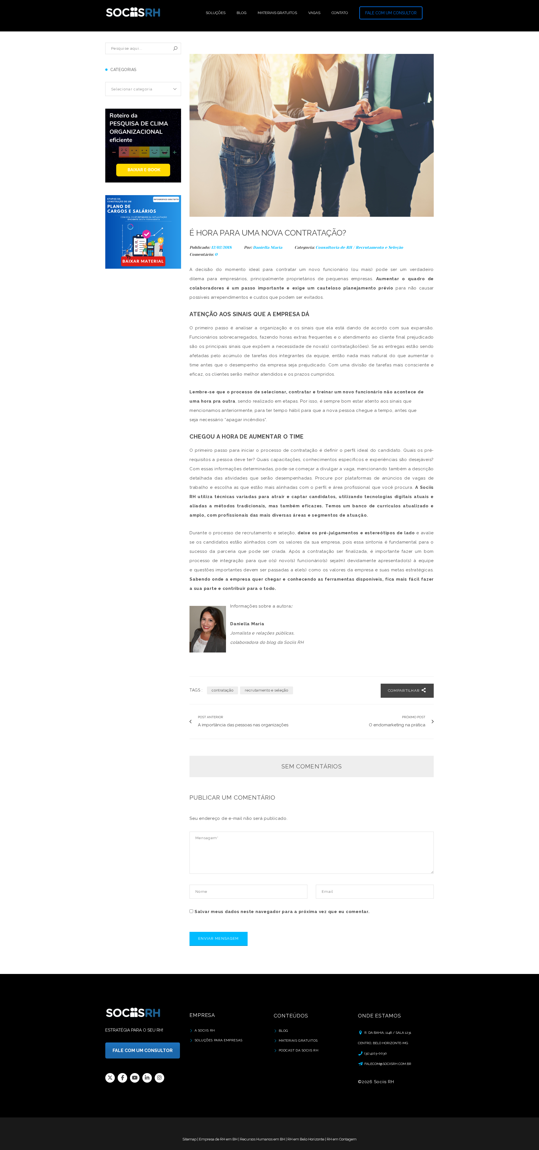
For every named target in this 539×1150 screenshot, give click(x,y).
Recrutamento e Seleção (379, 247)
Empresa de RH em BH (218, 1139)
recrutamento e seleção (266, 690)
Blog (283, 1031)
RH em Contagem (342, 1139)
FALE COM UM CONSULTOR (391, 13)
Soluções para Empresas (219, 1040)
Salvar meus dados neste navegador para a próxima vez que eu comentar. (282, 911)
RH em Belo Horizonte (305, 1139)
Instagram (159, 1078)
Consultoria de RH (334, 247)
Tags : (196, 690)
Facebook (122, 1078)
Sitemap (189, 1139)
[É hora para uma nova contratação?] (311, 135)
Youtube (135, 1078)
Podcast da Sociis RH (299, 1050)
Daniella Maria (267, 247)
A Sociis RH (205, 1030)
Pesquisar (175, 48)
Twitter (110, 1078)
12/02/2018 (222, 247)
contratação (222, 690)
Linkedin (147, 1078)
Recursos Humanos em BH (262, 1139)
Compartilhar (404, 690)
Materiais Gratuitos (298, 1040)
